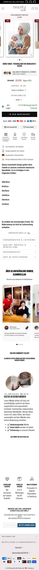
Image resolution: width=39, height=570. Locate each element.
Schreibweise (18, 95)
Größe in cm (18, 86)
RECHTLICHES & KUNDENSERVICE (19, 542)
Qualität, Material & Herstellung (14, 246)
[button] (16, 344)
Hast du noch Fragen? (15, 257)
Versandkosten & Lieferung (19, 240)
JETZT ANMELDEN (26, 525)
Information (8, 536)
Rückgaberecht (11, 252)
